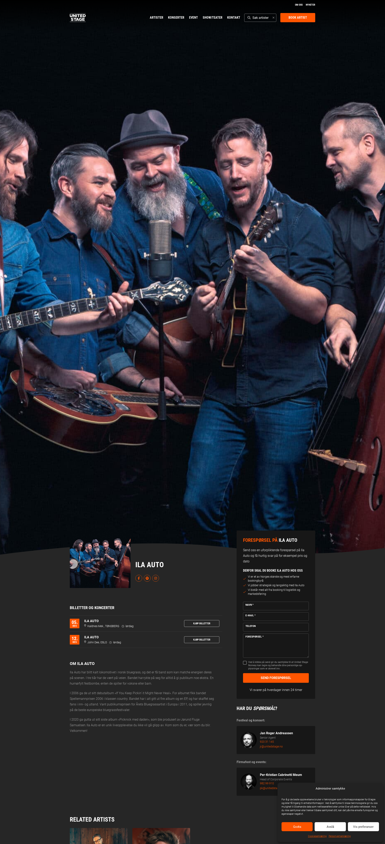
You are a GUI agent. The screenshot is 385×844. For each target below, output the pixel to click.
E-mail (250, 615)
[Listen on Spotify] (147, 578)
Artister (156, 17)
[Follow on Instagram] (155, 578)
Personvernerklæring (340, 836)
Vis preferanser (363, 827)
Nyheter (310, 4)
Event (193, 17)
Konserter (176, 17)
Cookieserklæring (317, 836)
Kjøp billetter (201, 623)
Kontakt (233, 17)
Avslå (330, 827)
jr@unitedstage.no (271, 746)
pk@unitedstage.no (272, 788)
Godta (297, 827)
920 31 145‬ (267, 741)
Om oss (299, 4)
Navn (249, 604)
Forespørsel (254, 636)
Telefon (250, 626)
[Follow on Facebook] (138, 578)
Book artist (298, 17)
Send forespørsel (276, 678)
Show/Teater (212, 17)
